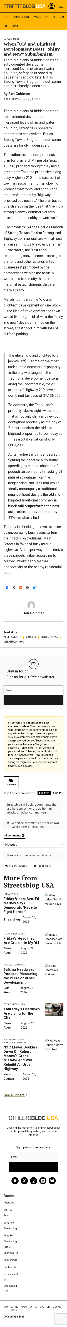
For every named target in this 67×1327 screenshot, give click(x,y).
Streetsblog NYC (16, 1040)
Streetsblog (12, 919)
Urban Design (49, 637)
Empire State (21, 16)
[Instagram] (33, 1180)
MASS (37, 16)
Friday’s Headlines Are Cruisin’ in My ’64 (21, 940)
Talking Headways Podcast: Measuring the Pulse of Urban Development (21, 975)
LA (46, 16)
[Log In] (51, 6)
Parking (31, 637)
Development (11, 39)
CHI (5, 26)
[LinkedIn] (42, 1180)
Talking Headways (14, 965)
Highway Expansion (15, 1042)
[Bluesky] (52, 1180)
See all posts (14, 1095)
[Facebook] (15, 1180)
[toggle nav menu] (61, 6)
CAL (62, 16)
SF (54, 16)
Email (9, 690)
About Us (9, 1202)
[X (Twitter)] (24, 1180)
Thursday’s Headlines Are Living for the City (22, 1013)
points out (42, 139)
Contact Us (10, 1267)
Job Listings (10, 1260)
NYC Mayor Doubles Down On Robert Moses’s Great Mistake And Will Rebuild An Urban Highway (20, 1058)
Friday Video (11, 894)
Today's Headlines (14, 934)
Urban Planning (14, 641)
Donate (16, 26)
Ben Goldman (19, 94)
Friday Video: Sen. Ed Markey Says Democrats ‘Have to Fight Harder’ (21, 905)
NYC (6, 16)
